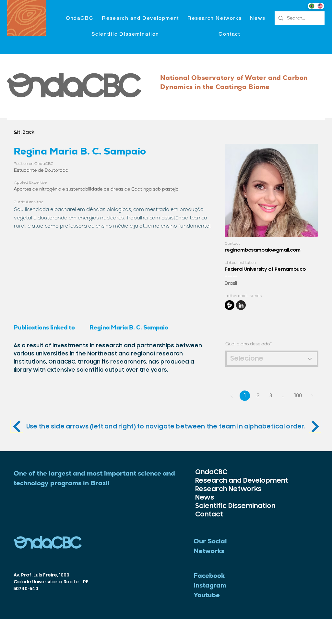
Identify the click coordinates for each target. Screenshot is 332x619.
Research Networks (213, 489)
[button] (140, 18)
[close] (229, 305)
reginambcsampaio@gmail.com (263, 250)
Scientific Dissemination (213, 506)
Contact (209, 514)
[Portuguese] (312, 6)
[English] (320, 6)
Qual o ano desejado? (248, 343)
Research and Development (213, 481)
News (204, 497)
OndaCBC (211, 472)
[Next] (16, 426)
